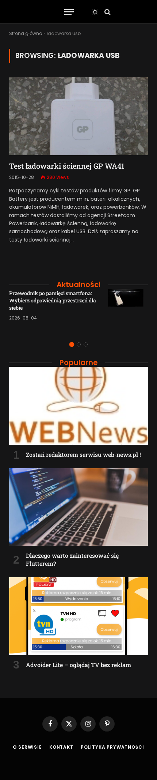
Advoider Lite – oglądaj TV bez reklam (78, 665)
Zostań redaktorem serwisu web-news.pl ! (83, 454)
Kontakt (61, 747)
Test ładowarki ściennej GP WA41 (67, 165)
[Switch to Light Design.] (95, 12)
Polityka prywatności (112, 747)
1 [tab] (71, 344)
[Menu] (69, 12)
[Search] (107, 12)
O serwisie (27, 747)
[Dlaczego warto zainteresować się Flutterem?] (78, 507)
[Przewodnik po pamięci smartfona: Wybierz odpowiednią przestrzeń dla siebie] (128, 309)
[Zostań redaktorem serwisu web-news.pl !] (78, 406)
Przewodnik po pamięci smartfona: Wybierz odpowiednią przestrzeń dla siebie (52, 300)
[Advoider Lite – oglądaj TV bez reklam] (78, 616)
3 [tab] (85, 344)
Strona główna (25, 33)
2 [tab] (78, 344)
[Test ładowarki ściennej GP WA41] (78, 116)
